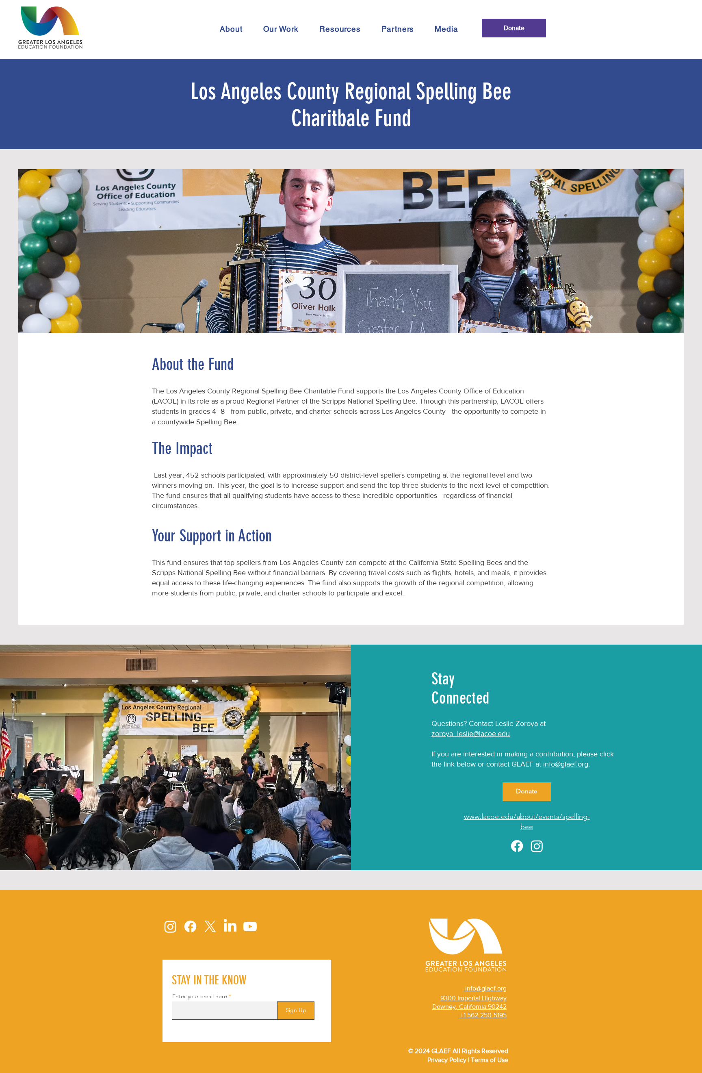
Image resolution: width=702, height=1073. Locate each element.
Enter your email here (199, 996)
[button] (280, 28)
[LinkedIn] (230, 926)
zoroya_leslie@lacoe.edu (470, 734)
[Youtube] (250, 926)
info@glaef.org (565, 764)
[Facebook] (517, 846)
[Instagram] (537, 846)
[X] (210, 926)
